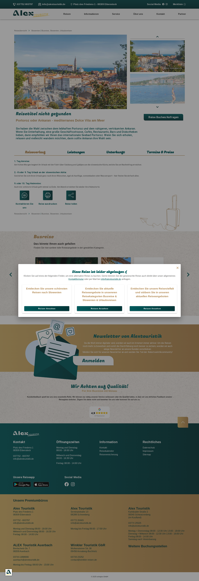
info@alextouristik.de (111, 279)
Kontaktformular (76, 279)
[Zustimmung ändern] (8, 572)
